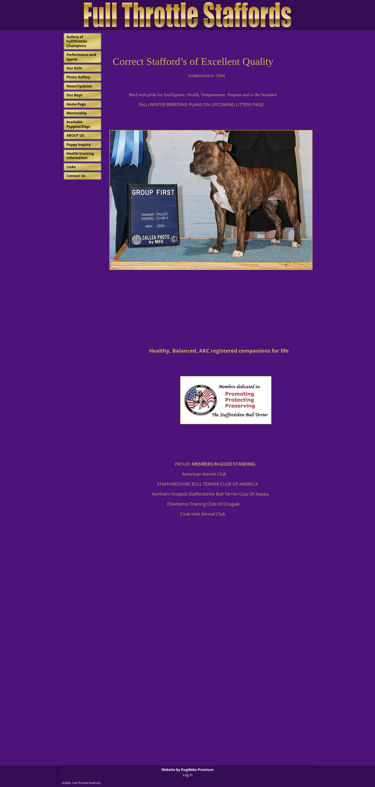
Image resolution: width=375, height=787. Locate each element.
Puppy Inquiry (78, 144)
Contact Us (75, 175)
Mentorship (76, 113)
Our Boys (74, 95)
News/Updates (79, 86)
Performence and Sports (81, 56)
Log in (187, 774)
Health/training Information (80, 155)
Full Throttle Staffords (86, 783)
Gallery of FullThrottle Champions (76, 41)
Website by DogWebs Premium (187, 769)
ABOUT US (75, 135)
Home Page (76, 104)
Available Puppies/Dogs (78, 124)
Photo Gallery (78, 77)
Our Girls (74, 68)
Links (71, 166)
